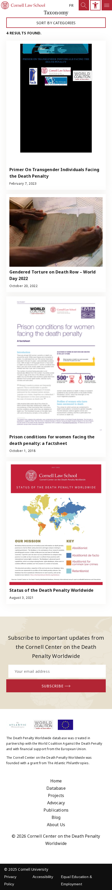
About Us (56, 824)
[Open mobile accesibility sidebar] (95, 5)
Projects (56, 795)
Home (56, 781)
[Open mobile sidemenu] (107, 5)
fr (71, 5)
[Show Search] (84, 5)
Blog (56, 817)
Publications (56, 810)
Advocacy (56, 803)
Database (56, 788)
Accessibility (43, 877)
